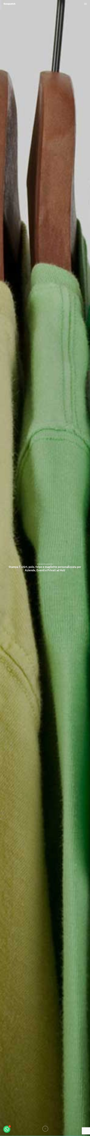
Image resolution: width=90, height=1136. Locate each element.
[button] (85, 4)
